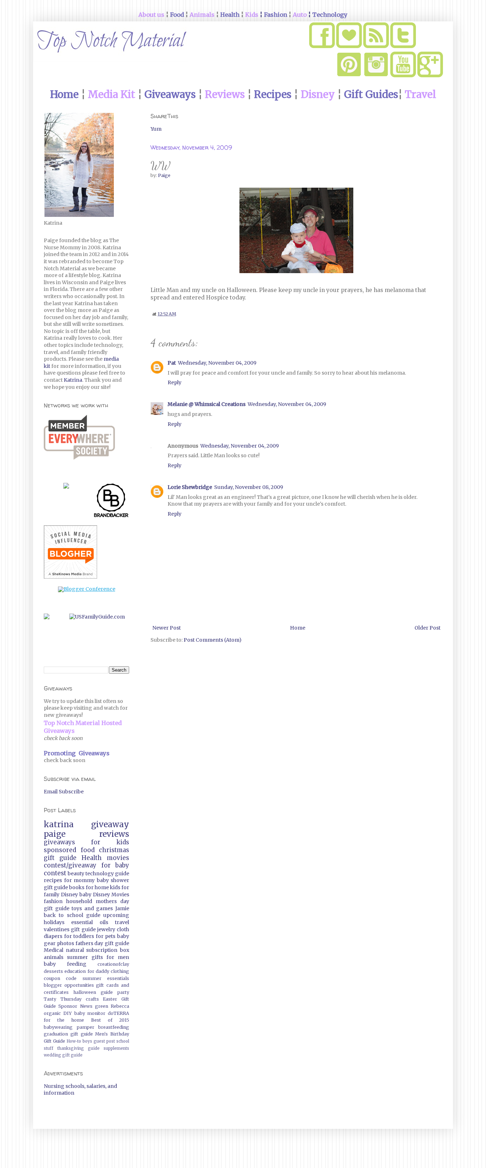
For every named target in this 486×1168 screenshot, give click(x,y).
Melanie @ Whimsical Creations (206, 404)
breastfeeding (113, 1027)
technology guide (107, 873)
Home (297, 628)
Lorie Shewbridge (190, 487)
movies (118, 858)
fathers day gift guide (102, 943)
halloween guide (93, 992)
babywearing (58, 1027)
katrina (59, 824)
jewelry (106, 929)
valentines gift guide (70, 929)
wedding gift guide (63, 1055)
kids (115, 887)
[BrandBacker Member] (111, 502)
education (75, 971)
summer (77, 957)
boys (87, 1041)
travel (122, 922)
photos (65, 943)
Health (91, 858)
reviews (114, 834)
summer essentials (106, 978)
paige (54, 834)
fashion (53, 901)
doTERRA (118, 1013)
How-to (74, 1041)
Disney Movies (111, 894)
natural (75, 950)
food (88, 850)
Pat (172, 363)
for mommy (79, 880)
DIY (67, 1013)
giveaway (110, 824)
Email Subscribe (64, 791)
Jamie (122, 908)
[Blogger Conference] (86, 589)
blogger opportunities (69, 985)
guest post (104, 1041)
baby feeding (65, 964)
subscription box (107, 950)
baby (85, 894)
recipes (53, 880)
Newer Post (166, 628)
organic (52, 1013)
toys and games (92, 908)
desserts (53, 971)
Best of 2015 (110, 1020)
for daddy (98, 971)
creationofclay (113, 964)
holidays (54, 922)
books (76, 887)
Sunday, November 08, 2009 (248, 487)
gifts (97, 957)
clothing (120, 971)
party (123, 992)
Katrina (73, 380)
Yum (156, 129)
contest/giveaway (70, 865)
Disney (69, 894)
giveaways (59, 842)
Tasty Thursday (62, 999)
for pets (106, 936)
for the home (64, 1020)
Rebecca (120, 1006)
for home (97, 887)
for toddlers (79, 936)
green (101, 1006)
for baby (115, 865)
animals (53, 957)
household (79, 901)
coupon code (60, 978)
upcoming (116, 915)
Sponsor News (75, 1006)
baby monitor (90, 1013)
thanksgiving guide (78, 1048)
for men (117, 957)
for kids (110, 842)
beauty (76, 873)
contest (55, 873)
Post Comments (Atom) (213, 640)
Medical (53, 950)
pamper (85, 1027)
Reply (174, 382)
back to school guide (72, 915)
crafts (92, 999)
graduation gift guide (68, 1034)
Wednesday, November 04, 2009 (217, 363)
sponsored (60, 850)
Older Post (427, 628)
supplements (116, 1048)
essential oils (89, 922)
